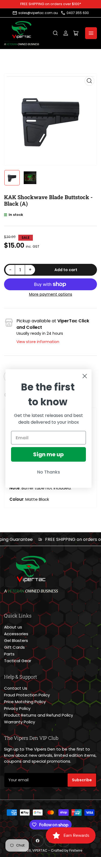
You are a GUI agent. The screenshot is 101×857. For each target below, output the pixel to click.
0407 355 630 (78, 13)
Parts (9, 654)
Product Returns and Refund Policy (38, 715)
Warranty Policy (19, 722)
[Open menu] (91, 33)
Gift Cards (14, 647)
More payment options (50, 294)
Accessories (16, 634)
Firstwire (75, 850)
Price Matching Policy (25, 701)
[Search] (55, 33)
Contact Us (15, 688)
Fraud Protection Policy (27, 695)
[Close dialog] (84, 376)
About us (13, 627)
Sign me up (48, 454)
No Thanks (48, 472)
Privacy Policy (17, 708)
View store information (37, 341)
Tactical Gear (17, 661)
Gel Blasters (16, 640)
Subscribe (82, 780)
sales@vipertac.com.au (38, 13)
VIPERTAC (39, 850)
